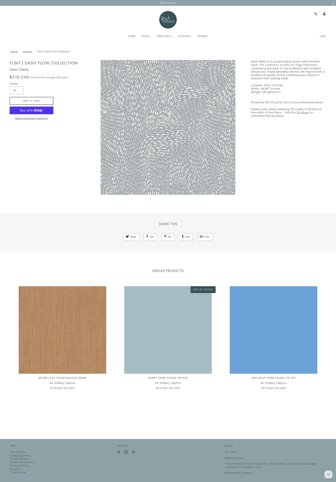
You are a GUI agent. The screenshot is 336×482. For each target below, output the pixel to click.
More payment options (31, 118)
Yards (14, 84)
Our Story (231, 452)
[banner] (168, 20)
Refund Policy (19, 459)
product (27, 51)
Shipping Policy (20, 455)
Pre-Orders (18, 452)
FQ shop (303, 112)
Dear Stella (19, 69)
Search (15, 469)
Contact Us (18, 472)
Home (14, 51)
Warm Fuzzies (234, 458)
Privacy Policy (19, 465)
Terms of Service (21, 462)
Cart (323, 36)
